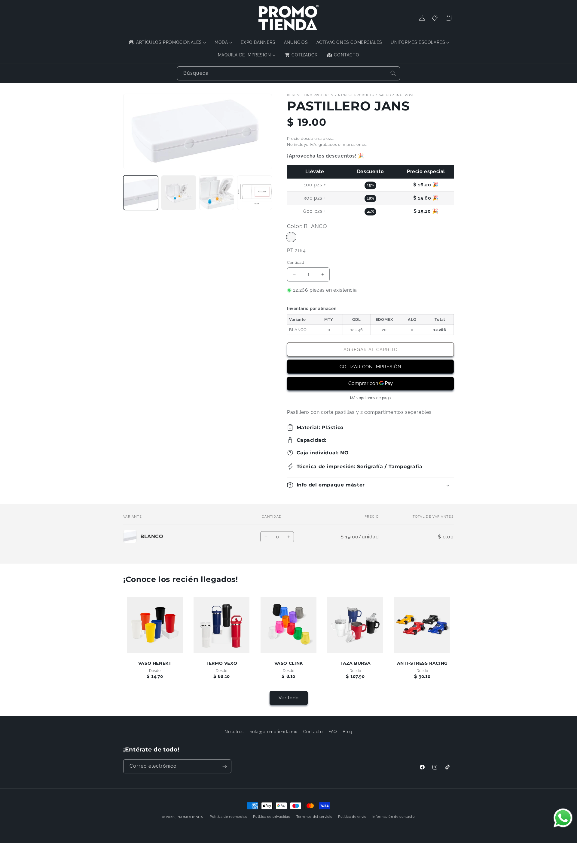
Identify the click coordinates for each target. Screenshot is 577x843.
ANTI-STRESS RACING (422, 663)
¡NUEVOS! (405, 95)
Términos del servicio (314, 817)
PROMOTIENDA (190, 817)
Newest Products (356, 95)
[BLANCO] (291, 237)
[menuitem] (167, 42)
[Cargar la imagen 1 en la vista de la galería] (140, 192)
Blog (347, 731)
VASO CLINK (288, 663)
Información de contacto (393, 817)
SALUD (385, 95)
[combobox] (288, 73)
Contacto (313, 731)
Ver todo (289, 697)
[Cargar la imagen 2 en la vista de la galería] (178, 192)
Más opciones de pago (370, 398)
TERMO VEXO (221, 663)
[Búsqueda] (393, 73)
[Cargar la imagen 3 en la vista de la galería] (216, 192)
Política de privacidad (271, 817)
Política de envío (352, 817)
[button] (370, 485)
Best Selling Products (310, 95)
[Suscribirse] (224, 766)
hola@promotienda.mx (273, 731)
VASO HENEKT (155, 663)
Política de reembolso (229, 817)
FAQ (332, 731)
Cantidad (295, 262)
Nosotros (234, 731)
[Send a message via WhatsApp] (563, 818)
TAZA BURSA (355, 663)
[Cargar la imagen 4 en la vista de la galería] (254, 192)
